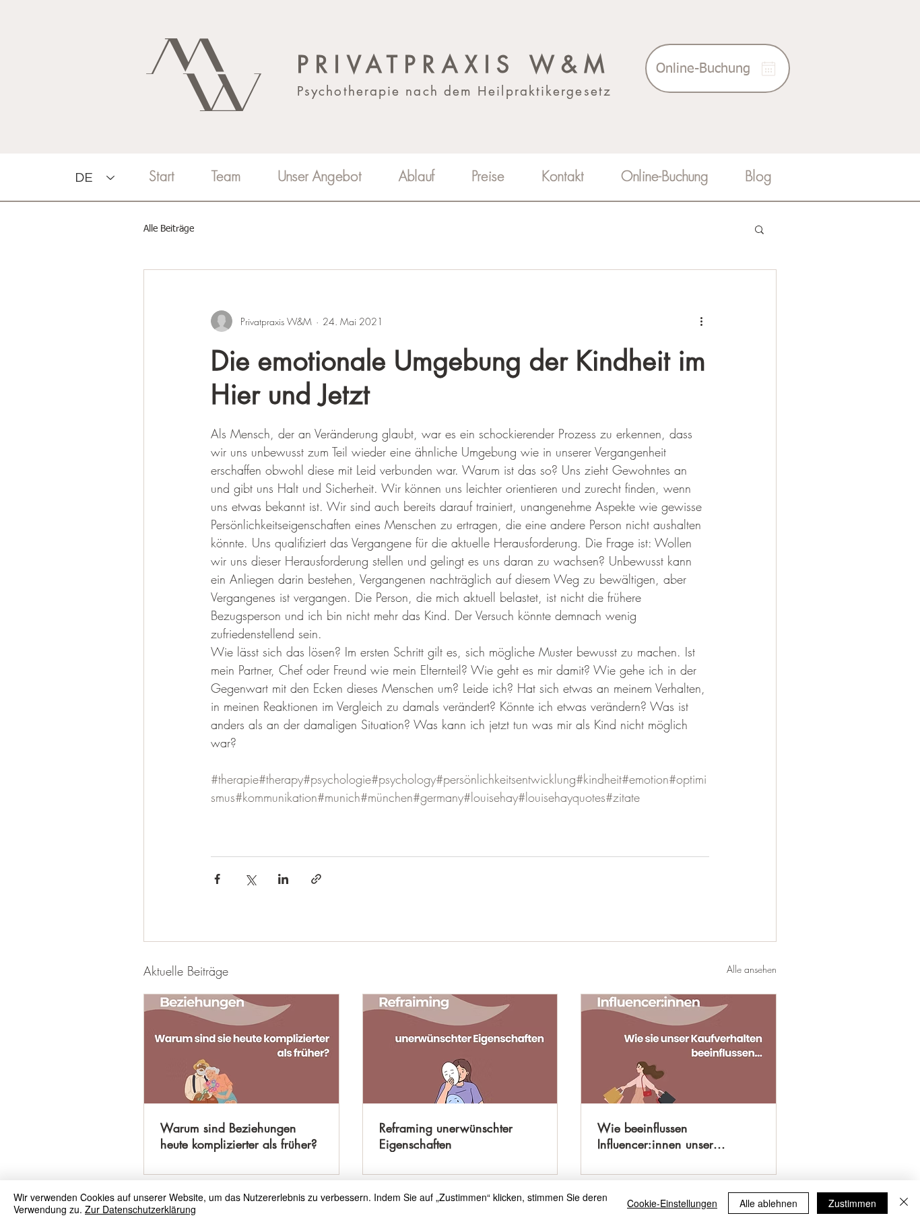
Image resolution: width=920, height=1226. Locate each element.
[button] (759, 229)
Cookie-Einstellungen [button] (672, 1203)
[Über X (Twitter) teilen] (250, 879)
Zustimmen (852, 1203)
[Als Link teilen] (316, 879)
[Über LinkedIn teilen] (283, 879)
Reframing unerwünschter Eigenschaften (446, 1136)
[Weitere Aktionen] (701, 321)
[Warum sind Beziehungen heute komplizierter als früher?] (241, 1048)
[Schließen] (904, 1203)
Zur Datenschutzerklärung (140, 1209)
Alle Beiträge (168, 229)
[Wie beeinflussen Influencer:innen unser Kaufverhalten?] (678, 1048)
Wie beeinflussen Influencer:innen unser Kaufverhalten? (655, 1136)
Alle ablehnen (768, 1203)
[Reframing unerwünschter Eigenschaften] (460, 1048)
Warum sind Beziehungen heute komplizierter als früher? (238, 1136)
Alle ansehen (752, 969)
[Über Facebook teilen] (217, 879)
